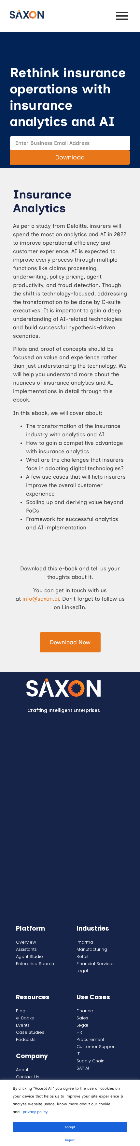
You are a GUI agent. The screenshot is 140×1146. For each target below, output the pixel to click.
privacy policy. (35, 1112)
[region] (70, 1113)
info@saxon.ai (40, 598)
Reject (70, 1140)
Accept (70, 1127)
